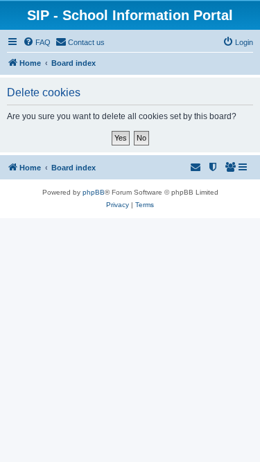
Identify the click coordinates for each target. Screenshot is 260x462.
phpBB (94, 192)
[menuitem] (37, 42)
